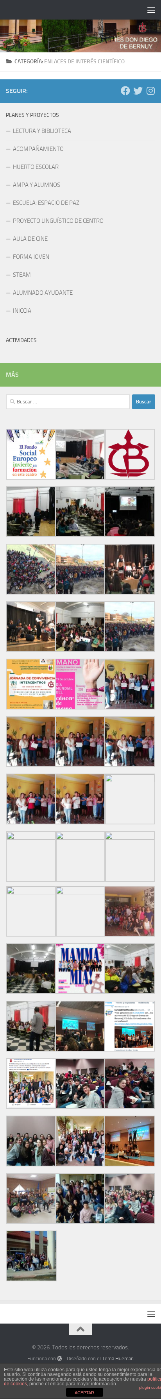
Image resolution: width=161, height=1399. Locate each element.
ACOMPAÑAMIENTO (38, 148)
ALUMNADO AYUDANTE (43, 292)
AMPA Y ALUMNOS (36, 184)
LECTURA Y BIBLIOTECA (42, 130)
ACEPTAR (84, 1392)
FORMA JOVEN (31, 256)
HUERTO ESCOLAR (36, 166)
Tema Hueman (118, 1358)
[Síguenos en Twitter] (138, 90)
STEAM (22, 274)
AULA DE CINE (30, 238)
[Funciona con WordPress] (59, 1358)
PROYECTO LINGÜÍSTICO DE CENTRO (58, 220)
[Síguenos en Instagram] (150, 90)
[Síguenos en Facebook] (125, 90)
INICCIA (22, 310)
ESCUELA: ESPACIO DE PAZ (46, 202)
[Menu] (151, 10)
